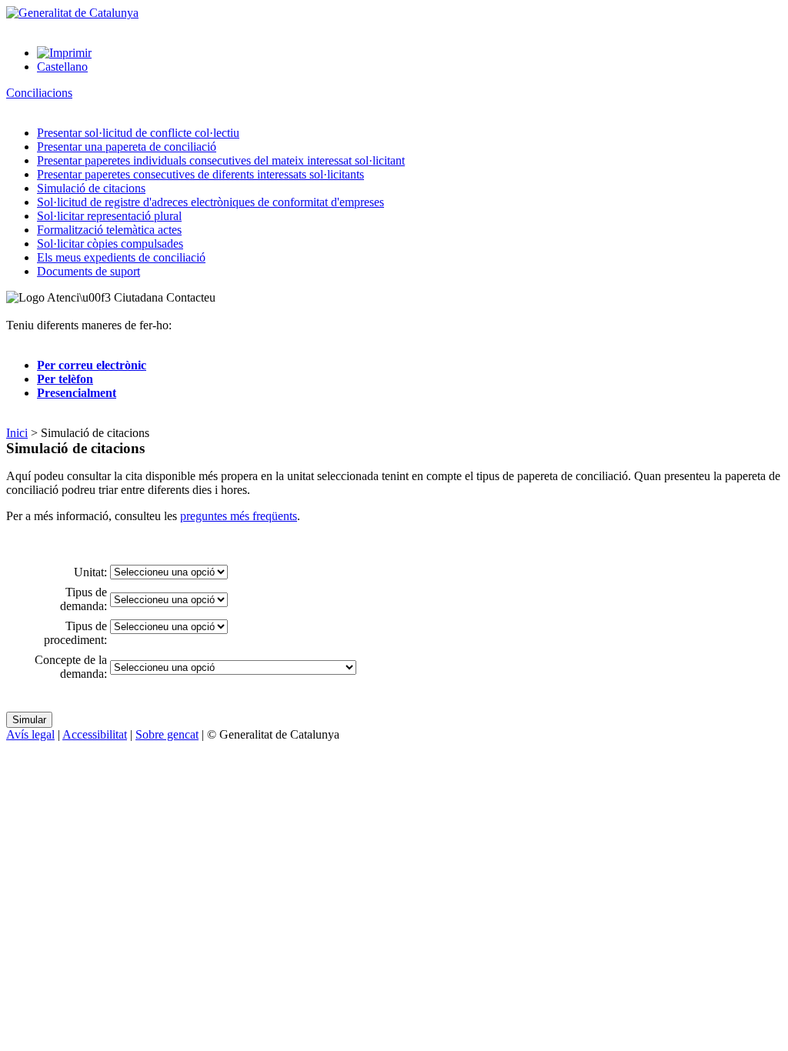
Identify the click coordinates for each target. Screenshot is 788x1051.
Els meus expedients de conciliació (121, 257)
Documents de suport (88, 271)
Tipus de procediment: (75, 632)
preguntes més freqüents (238, 515)
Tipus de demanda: (83, 599)
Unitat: (90, 572)
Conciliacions (39, 92)
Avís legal (30, 734)
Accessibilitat (94, 734)
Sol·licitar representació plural (109, 215)
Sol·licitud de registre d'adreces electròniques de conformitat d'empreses (210, 202)
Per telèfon (65, 378)
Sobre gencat (167, 734)
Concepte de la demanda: (71, 666)
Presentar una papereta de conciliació (126, 146)
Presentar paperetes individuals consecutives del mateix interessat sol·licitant (221, 160)
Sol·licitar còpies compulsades (110, 243)
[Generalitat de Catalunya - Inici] (72, 12)
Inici (17, 432)
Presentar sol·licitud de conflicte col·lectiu (138, 132)
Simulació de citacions (91, 188)
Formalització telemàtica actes (109, 229)
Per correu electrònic (91, 365)
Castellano (62, 66)
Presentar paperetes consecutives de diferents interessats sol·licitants (200, 174)
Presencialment (76, 392)
